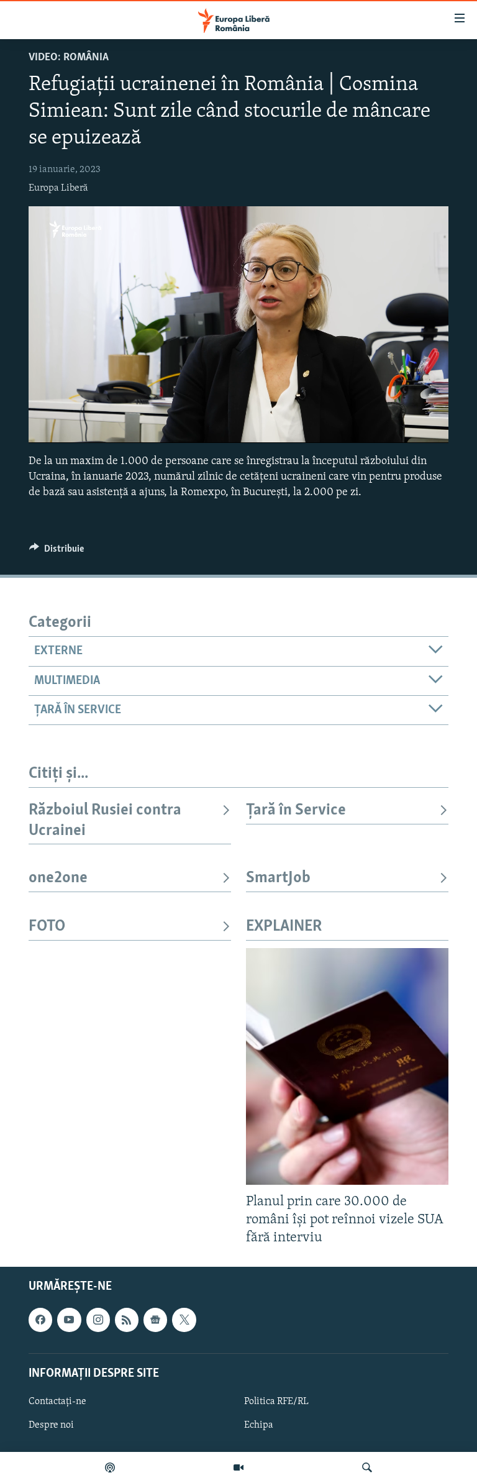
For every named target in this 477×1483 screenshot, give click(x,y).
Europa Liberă (58, 188)
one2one (58, 878)
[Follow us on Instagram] (98, 1319)
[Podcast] (110, 1467)
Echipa (258, 1425)
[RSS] (127, 1319)
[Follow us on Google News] (155, 1319)
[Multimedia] (238, 1467)
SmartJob (278, 878)
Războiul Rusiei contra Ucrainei (105, 820)
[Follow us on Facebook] (40, 1319)
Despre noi (51, 1425)
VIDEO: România (69, 57)
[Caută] (367, 1467)
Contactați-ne (57, 1402)
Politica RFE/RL (276, 1402)
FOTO (47, 926)
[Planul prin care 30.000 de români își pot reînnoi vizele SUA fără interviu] (347, 1066)
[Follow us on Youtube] (69, 1319)
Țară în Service (296, 810)
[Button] (56, 552)
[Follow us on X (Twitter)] (184, 1319)
